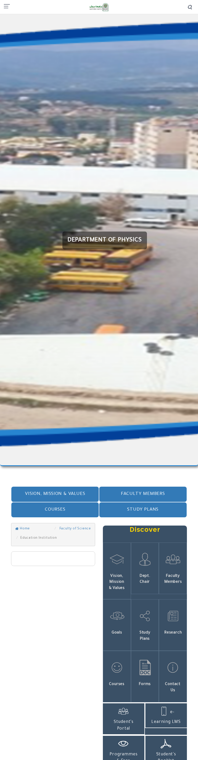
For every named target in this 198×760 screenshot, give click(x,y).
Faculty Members (143, 494)
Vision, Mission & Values (55, 494)
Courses (55, 509)
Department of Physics (105, 240)
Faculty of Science (75, 529)
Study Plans (143, 509)
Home (24, 529)
